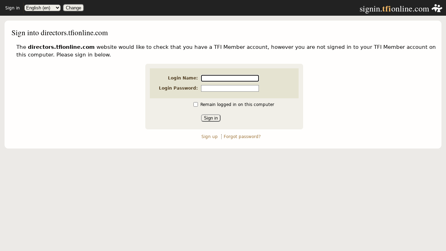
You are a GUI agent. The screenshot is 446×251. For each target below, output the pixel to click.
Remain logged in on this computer (237, 104)
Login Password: (178, 88)
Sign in (12, 8)
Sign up (209, 136)
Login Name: (183, 78)
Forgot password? (242, 136)
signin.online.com (395, 8)
